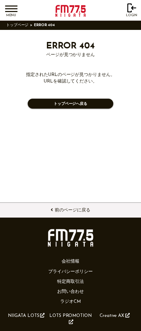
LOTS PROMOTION (70, 315)
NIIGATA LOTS (23, 315)
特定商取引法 (70, 281)
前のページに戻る (72, 210)
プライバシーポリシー (70, 271)
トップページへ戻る (70, 104)
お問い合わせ (70, 291)
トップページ (17, 25)
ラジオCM (70, 301)
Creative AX (112, 315)
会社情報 (70, 261)
